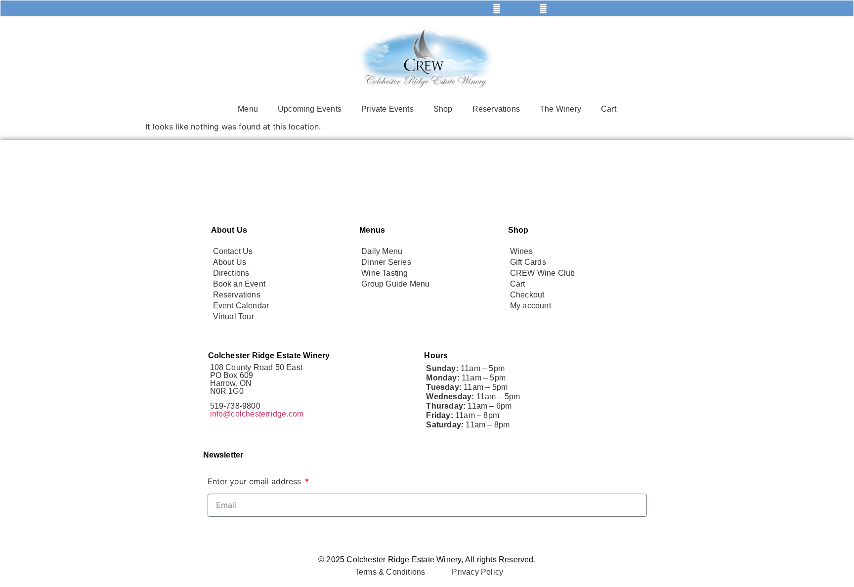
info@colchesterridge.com (257, 414)
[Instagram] (543, 8)
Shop (443, 109)
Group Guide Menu (395, 284)
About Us (230, 262)
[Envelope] (404, 8)
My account (530, 305)
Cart (608, 109)
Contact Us (233, 251)
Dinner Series (386, 262)
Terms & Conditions (390, 572)
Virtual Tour (233, 316)
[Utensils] (311, 8)
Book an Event (239, 284)
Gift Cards (528, 262)
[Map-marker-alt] (450, 8)
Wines (521, 251)
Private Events (387, 109)
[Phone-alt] (357, 8)
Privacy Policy (477, 572)
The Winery (560, 109)
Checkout (527, 295)
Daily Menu (381, 251)
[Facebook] (497, 8)
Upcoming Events (310, 109)
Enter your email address (255, 481)
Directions (231, 273)
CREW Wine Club (542, 273)
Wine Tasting (384, 273)
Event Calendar (241, 305)
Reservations (496, 109)
